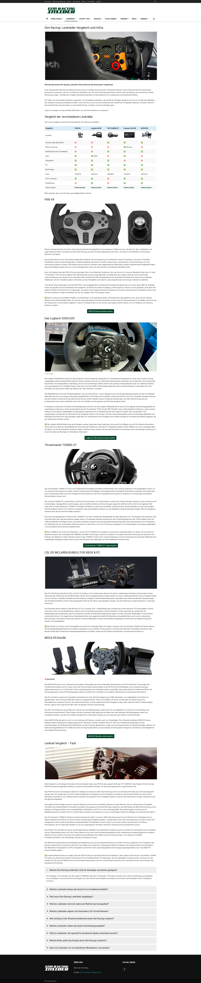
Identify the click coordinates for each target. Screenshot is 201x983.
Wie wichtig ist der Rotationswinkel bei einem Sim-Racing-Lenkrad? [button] (82, 918)
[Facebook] (155, 1)
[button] (153, 18)
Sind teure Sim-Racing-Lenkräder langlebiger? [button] (71, 896)
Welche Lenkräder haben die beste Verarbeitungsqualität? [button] (77, 926)
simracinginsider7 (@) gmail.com (91, 972)
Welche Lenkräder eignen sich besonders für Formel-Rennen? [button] (79, 911)
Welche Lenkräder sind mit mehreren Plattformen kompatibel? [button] (79, 904)
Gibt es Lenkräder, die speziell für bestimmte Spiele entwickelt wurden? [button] (84, 933)
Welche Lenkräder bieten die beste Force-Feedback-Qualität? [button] (79, 889)
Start (46, 24)
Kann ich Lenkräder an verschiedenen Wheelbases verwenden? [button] (80, 948)
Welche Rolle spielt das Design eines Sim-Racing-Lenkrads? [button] (78, 940)
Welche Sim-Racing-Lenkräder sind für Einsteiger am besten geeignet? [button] (83, 870)
